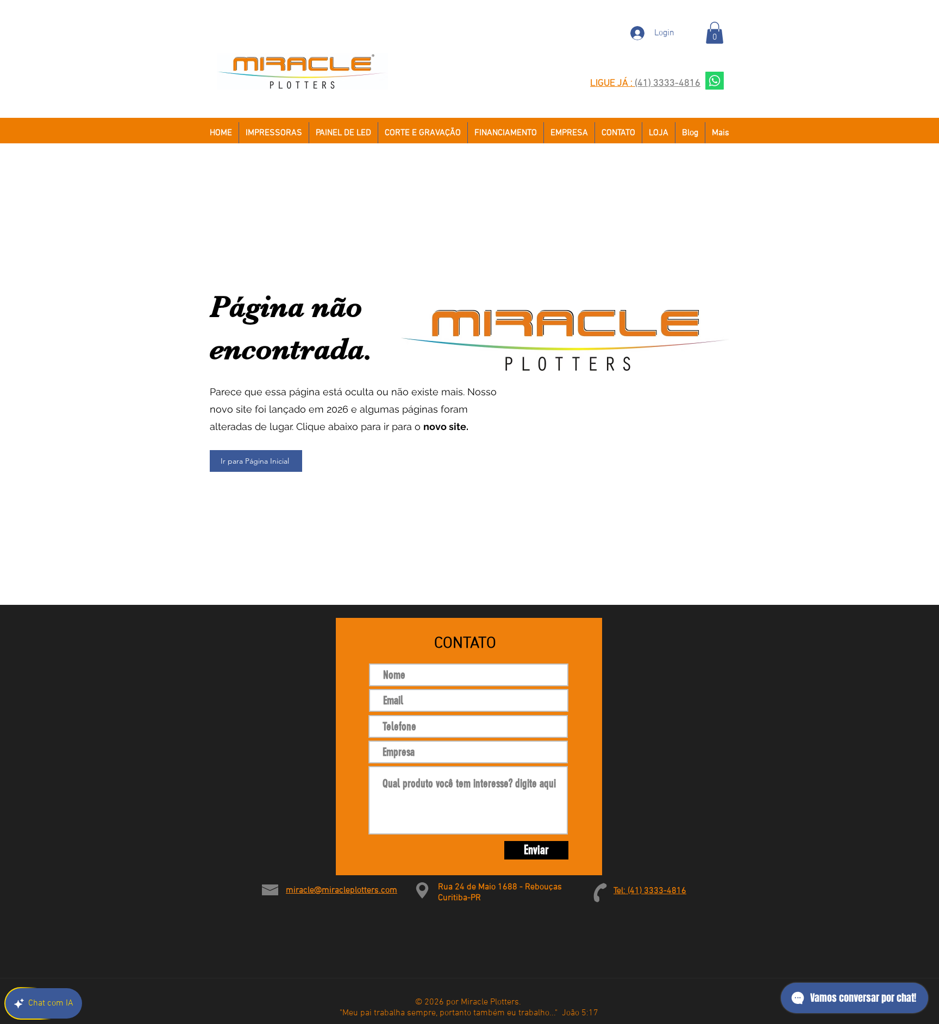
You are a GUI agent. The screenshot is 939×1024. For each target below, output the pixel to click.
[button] (714, 33)
